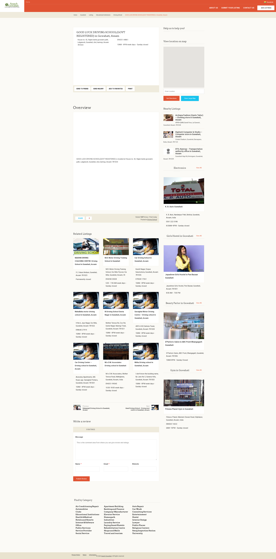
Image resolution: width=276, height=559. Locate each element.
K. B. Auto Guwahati (174, 206)
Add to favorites (116, 89)
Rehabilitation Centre (114, 528)
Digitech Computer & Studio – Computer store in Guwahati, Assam (188, 134)
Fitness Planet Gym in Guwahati (179, 409)
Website (135, 464)
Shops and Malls (112, 531)
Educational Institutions (103, 15)
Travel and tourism (113, 533)
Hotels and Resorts (84, 520)
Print (130, 89)
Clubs (78, 512)
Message (79, 437)
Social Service (82, 533)
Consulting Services (142, 512)
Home (28, 2)
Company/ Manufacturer (116, 512)
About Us (213, 8)
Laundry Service (112, 523)
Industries (109, 520)
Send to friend (82, 89)
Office (78, 525)
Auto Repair (138, 506)
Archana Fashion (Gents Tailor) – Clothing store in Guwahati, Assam (189, 117)
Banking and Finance (114, 509)
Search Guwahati (106, 556)
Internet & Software (85, 523)
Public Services (83, 528)
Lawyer (136, 523)
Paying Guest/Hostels (114, 525)
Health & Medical (84, 517)
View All (199, 168)
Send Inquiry (98, 89)
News (84, 555)
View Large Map (190, 98)
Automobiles (82, 509)
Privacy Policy (76, 555)
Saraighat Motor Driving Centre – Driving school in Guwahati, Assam (145, 315)
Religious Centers (140, 528)
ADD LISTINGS (266, 8)
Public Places (138, 525)
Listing (91, 15)
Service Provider (84, 531)
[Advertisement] (116, 65)
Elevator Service (112, 515)
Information (92, 555)
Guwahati (270, 2)
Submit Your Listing (230, 8)
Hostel (135, 517)
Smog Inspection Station (143, 531)
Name (78, 464)
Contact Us (248, 8)
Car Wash (137, 509)
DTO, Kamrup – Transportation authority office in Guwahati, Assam (188, 151)
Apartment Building (113, 506)
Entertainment (139, 515)
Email (106, 464)
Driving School (118, 15)
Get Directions (171, 98)
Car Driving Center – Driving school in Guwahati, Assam (86, 365)
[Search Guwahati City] (12, 5)
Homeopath (109, 517)
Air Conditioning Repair (87, 506)
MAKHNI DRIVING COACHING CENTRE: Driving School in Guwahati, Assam (86, 261)
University (137, 533)
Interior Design (139, 520)
